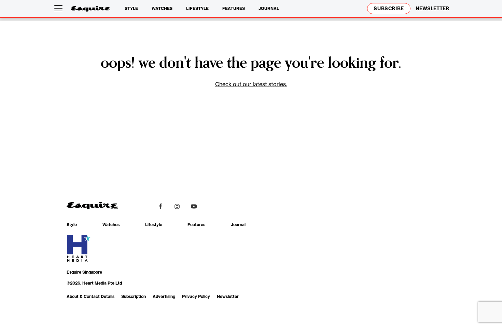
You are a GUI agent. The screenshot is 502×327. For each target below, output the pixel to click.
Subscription (133, 296)
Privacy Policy (196, 296)
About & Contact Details (90, 296)
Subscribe (389, 8)
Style (131, 8)
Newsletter (228, 296)
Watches (162, 8)
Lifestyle (197, 8)
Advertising (164, 296)
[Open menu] (60, 8)
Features (233, 8)
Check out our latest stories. (251, 84)
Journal (269, 8)
